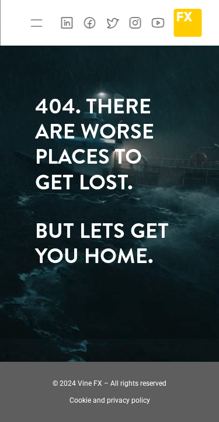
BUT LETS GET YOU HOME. (104, 243)
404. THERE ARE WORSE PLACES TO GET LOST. (97, 143)
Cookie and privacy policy (109, 400)
